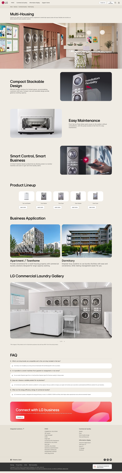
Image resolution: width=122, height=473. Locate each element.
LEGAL (25, 465)
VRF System (47, 433)
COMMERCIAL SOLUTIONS (51, 431)
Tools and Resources (84, 437)
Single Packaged (48, 435)
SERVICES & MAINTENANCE (51, 448)
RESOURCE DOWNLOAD (50, 449)
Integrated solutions (16, 429)
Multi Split (47, 444)
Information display (34, 2)
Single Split (47, 438)
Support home (46, 2)
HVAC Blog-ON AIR (49, 453)
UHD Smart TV (82, 444)
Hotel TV (81, 446)
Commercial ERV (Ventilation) (52, 440)
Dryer (80, 433)
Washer (81, 431)
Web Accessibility (33, 465)
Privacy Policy (19, 465)
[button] (115, 2)
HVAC (12, 2)
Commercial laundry (22, 2)
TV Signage (81, 448)
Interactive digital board (85, 442)
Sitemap (12, 465)
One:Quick (81, 450)
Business (15, 6)
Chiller (46, 437)
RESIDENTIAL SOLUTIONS (51, 442)
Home (11, 6)
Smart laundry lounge (84, 435)
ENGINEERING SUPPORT (51, 451)
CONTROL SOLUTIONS (50, 446)
